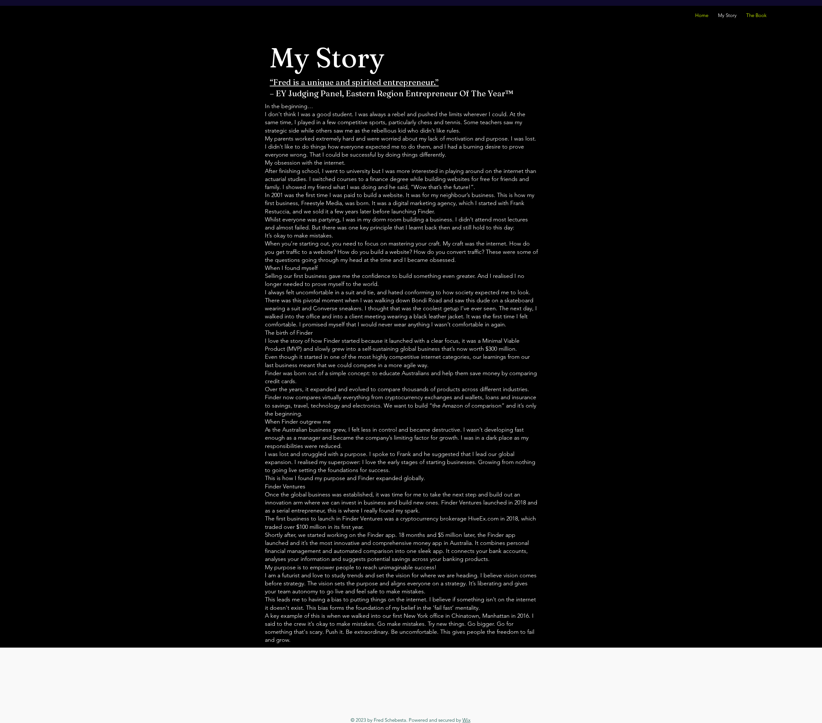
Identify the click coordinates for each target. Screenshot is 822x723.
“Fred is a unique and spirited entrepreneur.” (354, 82)
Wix (466, 720)
